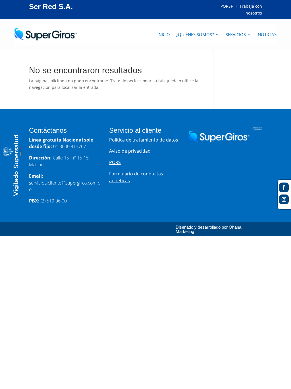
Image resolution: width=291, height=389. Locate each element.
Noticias (267, 34)
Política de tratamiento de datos (143, 140)
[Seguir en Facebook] (284, 187)
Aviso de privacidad (130, 151)
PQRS (115, 162)
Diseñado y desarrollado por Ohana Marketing (208, 229)
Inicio (163, 34)
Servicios (236, 34)
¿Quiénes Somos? (195, 34)
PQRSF (227, 6)
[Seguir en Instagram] (284, 199)
